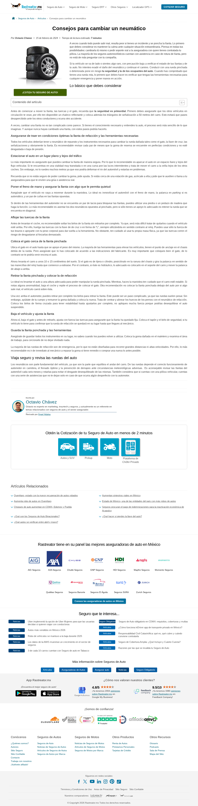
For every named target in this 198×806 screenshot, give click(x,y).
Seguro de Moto (77, 7)
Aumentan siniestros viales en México (121, 495)
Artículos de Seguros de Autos (52, 750)
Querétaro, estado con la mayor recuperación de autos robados (46, 495)
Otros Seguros (118, 7)
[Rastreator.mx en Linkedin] (99, 781)
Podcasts (154, 747)
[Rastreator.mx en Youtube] (92, 781)
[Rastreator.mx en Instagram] (105, 782)
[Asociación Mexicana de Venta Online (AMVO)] (143, 720)
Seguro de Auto (54, 7)
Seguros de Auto (45, 743)
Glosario (154, 743)
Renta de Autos (119, 743)
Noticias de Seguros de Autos (51, 747)
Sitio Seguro (17, 750)
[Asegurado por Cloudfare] (50, 719)
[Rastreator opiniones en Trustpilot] (107, 720)
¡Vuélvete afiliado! (19, 764)
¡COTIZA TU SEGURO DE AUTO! (40, 92)
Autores (14, 747)
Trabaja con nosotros (21, 761)
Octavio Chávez (41, 402)
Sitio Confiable (18, 754)
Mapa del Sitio (157, 754)
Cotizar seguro (174, 7)
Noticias (122, 670)
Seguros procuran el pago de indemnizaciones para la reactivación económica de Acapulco (143, 509)
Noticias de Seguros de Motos (89, 743)
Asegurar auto (102, 670)
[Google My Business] (81, 691)
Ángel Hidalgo (44, 414)
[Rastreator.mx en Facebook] (79, 782)
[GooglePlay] (26, 693)
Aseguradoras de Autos (73, 670)
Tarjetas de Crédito (121, 750)
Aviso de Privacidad (103, 789)
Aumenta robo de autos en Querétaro (32, 501)
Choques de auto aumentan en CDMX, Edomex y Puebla (43, 507)
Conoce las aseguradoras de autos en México (99, 601)
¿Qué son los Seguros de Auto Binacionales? (37, 516)
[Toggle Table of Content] (180, 102)
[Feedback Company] (142, 691)
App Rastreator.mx (38, 680)
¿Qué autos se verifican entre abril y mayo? (36, 522)
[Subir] (192, 800)
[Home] (13, 18)
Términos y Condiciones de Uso (76, 789)
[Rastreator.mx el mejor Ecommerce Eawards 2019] (86, 719)
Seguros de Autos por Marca (51, 754)
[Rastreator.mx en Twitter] (85, 781)
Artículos (47, 670)
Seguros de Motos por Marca (89, 750)
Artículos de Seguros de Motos (90, 747)
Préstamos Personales (123, 747)
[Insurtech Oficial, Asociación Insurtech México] (122, 719)
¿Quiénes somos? (20, 743)
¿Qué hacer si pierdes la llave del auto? (122, 516)
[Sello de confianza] (69, 719)
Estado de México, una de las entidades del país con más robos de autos (139, 501)
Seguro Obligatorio (145, 670)
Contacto (15, 757)
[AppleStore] (51, 693)
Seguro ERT (98, 7)
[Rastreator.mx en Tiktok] (118, 781)
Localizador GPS (140, 7)
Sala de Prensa (157, 750)
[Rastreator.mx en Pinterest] (112, 781)
